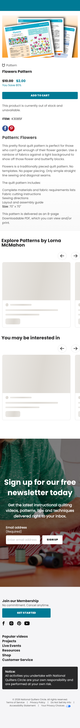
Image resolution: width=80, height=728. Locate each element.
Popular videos (15, 636)
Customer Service (17, 660)
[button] (5, 128)
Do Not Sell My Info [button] (61, 702)
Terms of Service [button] (15, 702)
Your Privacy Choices (52, 705)
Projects (9, 641)
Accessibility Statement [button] (22, 705)
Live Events (11, 646)
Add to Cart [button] (40, 95)
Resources (11, 650)
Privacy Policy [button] (37, 702)
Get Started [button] (26, 613)
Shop (6, 655)
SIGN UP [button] (52, 539)
